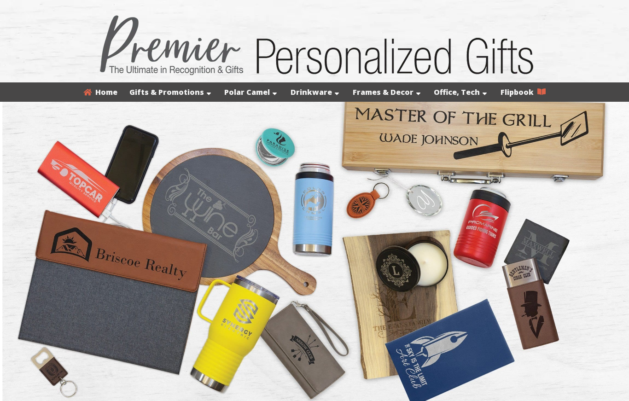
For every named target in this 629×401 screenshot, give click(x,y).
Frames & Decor (383, 92)
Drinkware (311, 92)
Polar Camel (247, 92)
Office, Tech (457, 92)
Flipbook (519, 92)
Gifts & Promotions (166, 92)
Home (104, 92)
